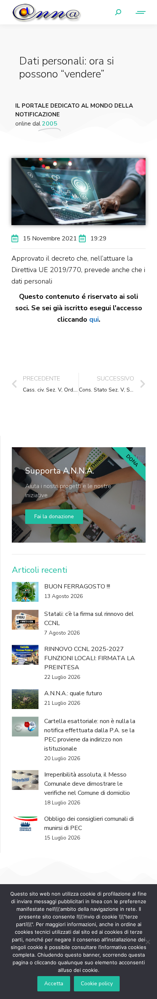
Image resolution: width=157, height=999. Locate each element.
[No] (147, 942)
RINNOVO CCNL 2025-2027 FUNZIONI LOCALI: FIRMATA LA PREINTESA (89, 658)
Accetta (53, 983)
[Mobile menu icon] (137, 12)
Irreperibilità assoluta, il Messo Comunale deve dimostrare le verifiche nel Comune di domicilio (87, 783)
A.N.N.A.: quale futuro (73, 693)
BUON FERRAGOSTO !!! (77, 586)
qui (94, 319)
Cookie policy (97, 983)
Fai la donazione (54, 516)
